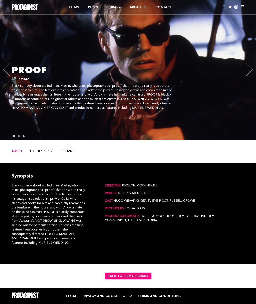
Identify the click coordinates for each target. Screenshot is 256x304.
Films (74, 7)
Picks (93, 7)
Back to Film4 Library (128, 276)
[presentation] (10, 69)
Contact (163, 7)
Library (114, 7)
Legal (71, 296)
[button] (14, 136)
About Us (138, 7)
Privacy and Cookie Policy (107, 296)
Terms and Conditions (159, 296)
